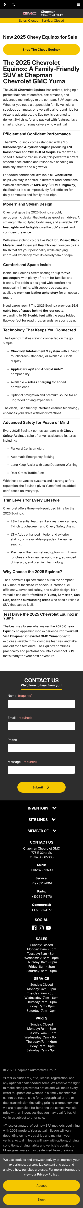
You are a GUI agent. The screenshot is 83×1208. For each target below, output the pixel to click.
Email (20, 718)
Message (22, 762)
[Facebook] (34, 928)
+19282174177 (41, 910)
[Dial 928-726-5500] (14, 4)
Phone (12, 740)
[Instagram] (41, 928)
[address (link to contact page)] (4, 4)
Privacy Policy (47, 1174)
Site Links (38, 820)
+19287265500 (42, 870)
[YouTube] (48, 928)
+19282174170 (41, 896)
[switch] (78, 4)
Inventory (38, 808)
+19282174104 (41, 883)
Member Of (38, 831)
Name (20, 696)
